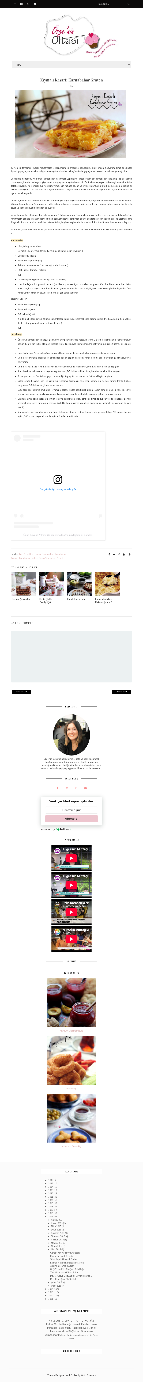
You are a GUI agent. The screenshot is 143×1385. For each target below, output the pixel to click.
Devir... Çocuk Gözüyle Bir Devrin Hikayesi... (71, 1275)
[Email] (35, 4)
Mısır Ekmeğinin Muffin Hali (63, 1279)
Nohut (71, 1338)
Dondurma (87, 1331)
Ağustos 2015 (58, 1233)
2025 (51, 1183)
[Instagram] (21, 4)
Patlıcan (62, 1335)
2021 (51, 1196)
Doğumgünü (73, 1335)
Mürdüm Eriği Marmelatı (71, 1030)
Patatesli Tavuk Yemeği (61, 1256)
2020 (51, 1200)
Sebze (35, 558)
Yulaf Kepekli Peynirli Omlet (63, 1259)
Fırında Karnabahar (44, 554)
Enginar (82, 1335)
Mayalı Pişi (71, 1088)
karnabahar (60, 554)
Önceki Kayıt (121, 692)
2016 (51, 1213)
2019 (51, 1203)
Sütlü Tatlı (71, 1327)
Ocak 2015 (56, 1285)
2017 (51, 1209)
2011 (51, 1298)
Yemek (60, 558)
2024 (51, 1186)
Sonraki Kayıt (21, 692)
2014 (51, 1288)
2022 (51, 1193)
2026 (51, 1180)
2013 (51, 1292)
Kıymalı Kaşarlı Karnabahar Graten (67, 1262)
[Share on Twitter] (114, 554)
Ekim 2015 (56, 1226)
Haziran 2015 (57, 1239)
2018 (51, 1206)
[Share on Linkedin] (124, 554)
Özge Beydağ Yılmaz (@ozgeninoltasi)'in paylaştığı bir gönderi (58, 535)
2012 (51, 1295)
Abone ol (71, 818)
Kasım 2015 (57, 1223)
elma (65, 1331)
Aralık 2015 (57, 1219)
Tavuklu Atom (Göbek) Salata (64, 1272)
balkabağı (65, 1324)
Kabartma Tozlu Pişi (71, 1146)
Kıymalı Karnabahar (20, 558)
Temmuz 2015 (58, 1236)
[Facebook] (15, 4)
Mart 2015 (56, 1249)
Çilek (65, 1320)
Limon (75, 1320)
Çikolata (88, 1320)
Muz (56, 1324)
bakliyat (83, 1327)
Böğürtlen (74, 1331)
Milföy (89, 1335)
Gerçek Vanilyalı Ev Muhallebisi (65, 1252)
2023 (51, 1190)
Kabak (49, 1324)
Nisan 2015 (57, 1246)
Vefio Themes (88, 1375)
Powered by (48, 829)
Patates (54, 1320)
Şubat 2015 (57, 1282)
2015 (51, 1216)
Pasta (61, 1327)
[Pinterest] (28, 4)
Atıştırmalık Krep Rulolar (62, 1265)
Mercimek (55, 1331)
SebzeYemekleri (47, 558)
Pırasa (95, 1335)
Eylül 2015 (56, 1229)
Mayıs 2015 (57, 1242)
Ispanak (76, 1324)
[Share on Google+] (129, 554)
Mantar (85, 1324)
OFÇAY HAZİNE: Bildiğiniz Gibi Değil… (68, 1269)
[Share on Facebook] (109, 554)
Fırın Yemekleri (26, 554)
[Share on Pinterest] (119, 554)
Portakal (52, 1327)
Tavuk (93, 1324)
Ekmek (92, 1327)
